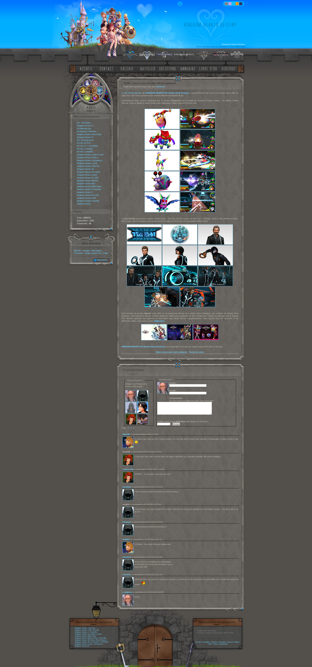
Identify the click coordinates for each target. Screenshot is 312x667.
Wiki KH (77, 251)
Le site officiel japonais (132, 93)
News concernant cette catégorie (171, 352)
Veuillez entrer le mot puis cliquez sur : (183, 421)
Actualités (206, 642)
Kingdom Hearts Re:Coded (85, 634)
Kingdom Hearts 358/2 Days (89, 186)
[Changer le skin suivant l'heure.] (226, 3)
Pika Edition (96, 251)
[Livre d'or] (209, 68)
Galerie (237, 642)
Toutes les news (196, 352)
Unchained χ (98, 644)
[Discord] (229, 68)
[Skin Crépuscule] (237, 3)
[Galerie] (127, 68)
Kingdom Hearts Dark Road (89, 134)
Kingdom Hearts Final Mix (88, 201)
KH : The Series (84, 123)
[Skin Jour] (233, 3)
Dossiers (214, 642)
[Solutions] (168, 68)
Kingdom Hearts (84, 204)
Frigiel (105, 253)
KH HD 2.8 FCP (84, 143)
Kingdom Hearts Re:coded (88, 172)
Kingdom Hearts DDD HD (88, 166)
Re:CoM (96, 630)
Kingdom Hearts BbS (86, 183)
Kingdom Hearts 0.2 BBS (88, 178)
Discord (230, 642)
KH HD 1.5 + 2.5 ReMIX (87, 146)
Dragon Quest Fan (93, 253)
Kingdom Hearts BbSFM (87, 181)
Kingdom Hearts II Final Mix (89, 189)
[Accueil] (85, 68)
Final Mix (91, 628)
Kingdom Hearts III (85, 137)
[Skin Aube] (229, 3)
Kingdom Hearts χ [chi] (87, 163)
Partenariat (102, 260)
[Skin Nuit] (240, 3)
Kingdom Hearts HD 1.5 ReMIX (87, 642)
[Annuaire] (186, 68)
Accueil (198, 642)
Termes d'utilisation (220, 644)
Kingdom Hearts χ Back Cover (90, 155)
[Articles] (148, 68)
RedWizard (160, 87)
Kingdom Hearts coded (87, 175)
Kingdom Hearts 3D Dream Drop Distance (91, 640)
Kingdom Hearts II (85, 192)
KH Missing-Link (84, 128)
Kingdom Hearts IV (85, 126)
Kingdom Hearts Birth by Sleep (86, 638)
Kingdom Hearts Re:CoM (88, 195)
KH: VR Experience (85, 140)
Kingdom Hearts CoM (86, 198)
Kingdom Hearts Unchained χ (90, 160)
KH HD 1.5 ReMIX (85, 152)
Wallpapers (159, 321)
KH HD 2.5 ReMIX (85, 149)
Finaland (86, 251)
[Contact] (107, 68)
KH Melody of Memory (86, 131)
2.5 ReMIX (104, 642)
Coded (99, 634)
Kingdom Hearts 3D (85, 169)
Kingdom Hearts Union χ (87, 157)
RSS (210, 644)
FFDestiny (78, 253)
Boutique (222, 642)
